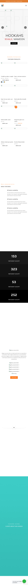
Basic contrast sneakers (20, 76)
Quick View (12, 65)
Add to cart (18, 80)
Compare (12, 63)
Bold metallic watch (5, 119)
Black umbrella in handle (20, 99)
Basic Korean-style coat (7, 99)
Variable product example (7, 76)
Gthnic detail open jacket (7, 142)
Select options (5, 80)
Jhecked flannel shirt (19, 142)
